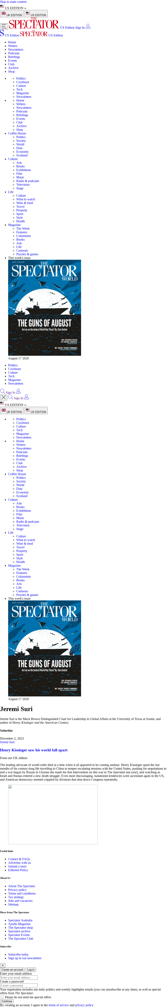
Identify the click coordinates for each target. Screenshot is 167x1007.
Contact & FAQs (19, 859)
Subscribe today (18, 954)
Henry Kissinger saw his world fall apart (33, 750)
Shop (11, 71)
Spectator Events (19, 935)
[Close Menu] (3, 397)
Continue (7, 1001)
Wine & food (24, 203)
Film (19, 173)
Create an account (12, 969)
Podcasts (13, 53)
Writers (12, 46)
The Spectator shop (20, 927)
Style (19, 217)
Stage (19, 188)
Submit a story (17, 866)
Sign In (80, 27)
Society (21, 140)
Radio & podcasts (27, 181)
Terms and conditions (22, 893)
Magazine (22, 93)
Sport (19, 214)
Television (23, 184)
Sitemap (13, 904)
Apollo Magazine (19, 924)
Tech (19, 89)
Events (12, 60)
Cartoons (22, 250)
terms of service (59, 1005)
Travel (20, 206)
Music (20, 177)
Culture (21, 85)
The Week (23, 228)
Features (21, 232)
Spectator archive (19, 931)
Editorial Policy (18, 870)
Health (20, 221)
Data (19, 148)
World (20, 144)
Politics (21, 78)
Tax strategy (16, 897)
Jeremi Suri (7, 742)
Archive (13, 68)
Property (21, 210)
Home (12, 42)
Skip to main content (13, 1)
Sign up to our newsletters (25, 958)
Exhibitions (23, 170)
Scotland (21, 155)
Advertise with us (19, 862)
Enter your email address (16, 973)
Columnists (23, 236)
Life (10, 192)
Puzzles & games (27, 254)
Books (20, 166)
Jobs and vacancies (20, 900)
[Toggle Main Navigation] (4, 26)
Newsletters (15, 49)
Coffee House (17, 133)
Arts (19, 162)
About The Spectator (21, 886)
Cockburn (22, 82)
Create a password (12, 981)
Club (11, 64)
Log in (30, 969)
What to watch (25, 199)
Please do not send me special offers (28, 997)
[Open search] (2, 392)
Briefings (14, 57)
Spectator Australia (20, 920)
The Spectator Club (20, 938)
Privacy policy (17, 889)
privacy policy (84, 1005)
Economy (22, 151)
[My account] (88, 27)
